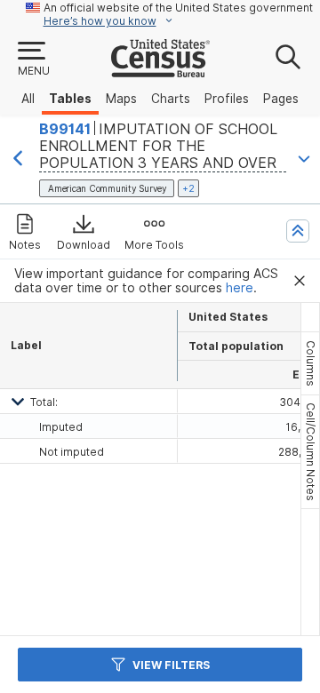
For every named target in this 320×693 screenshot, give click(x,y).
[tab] (310, 363)
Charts (170, 99)
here (239, 288)
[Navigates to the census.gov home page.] (160, 70)
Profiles (226, 99)
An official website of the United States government (178, 7)
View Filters (171, 665)
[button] (33, 59)
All (28, 99)
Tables (70, 99)
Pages (281, 99)
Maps (121, 99)
